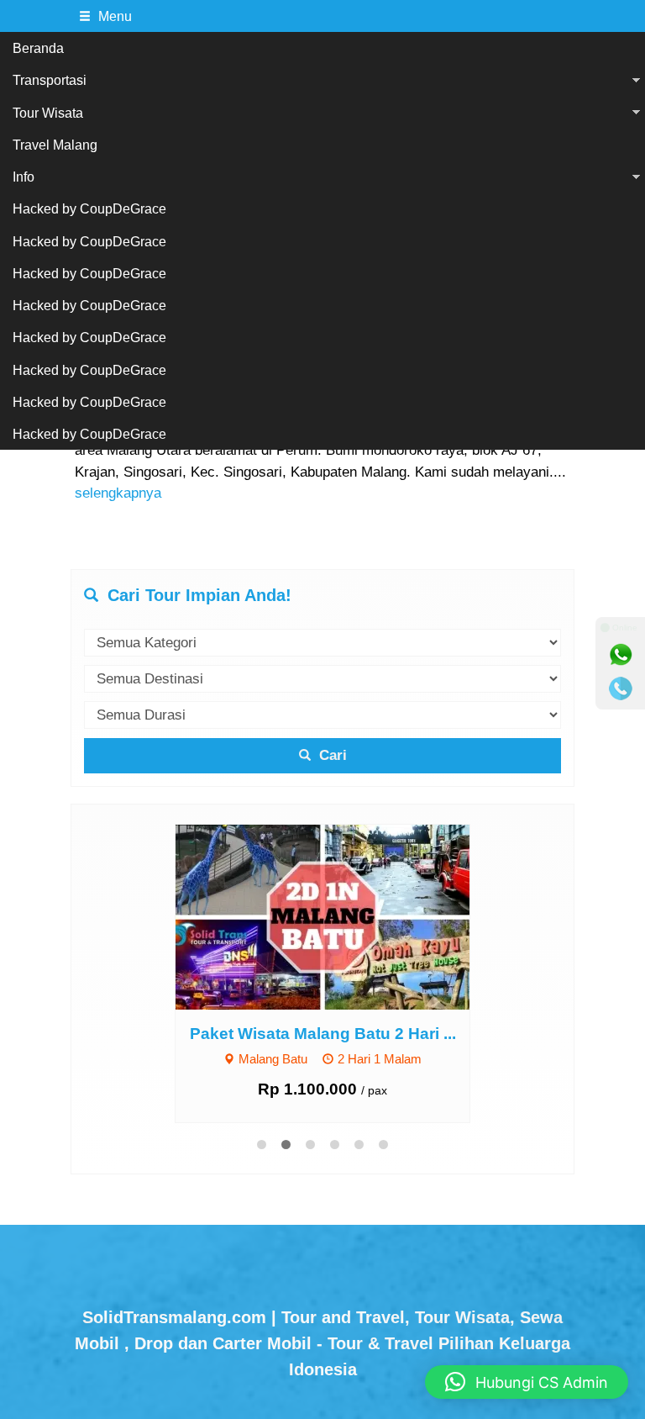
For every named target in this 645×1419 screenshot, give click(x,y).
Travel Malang (55, 144)
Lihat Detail (338, 916)
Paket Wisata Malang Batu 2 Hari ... (323, 1033)
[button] (526, 1382)
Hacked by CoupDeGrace (89, 208)
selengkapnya (118, 493)
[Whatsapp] (621, 654)
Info (23, 176)
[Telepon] (621, 688)
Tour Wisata (48, 112)
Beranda (38, 47)
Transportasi (50, 79)
